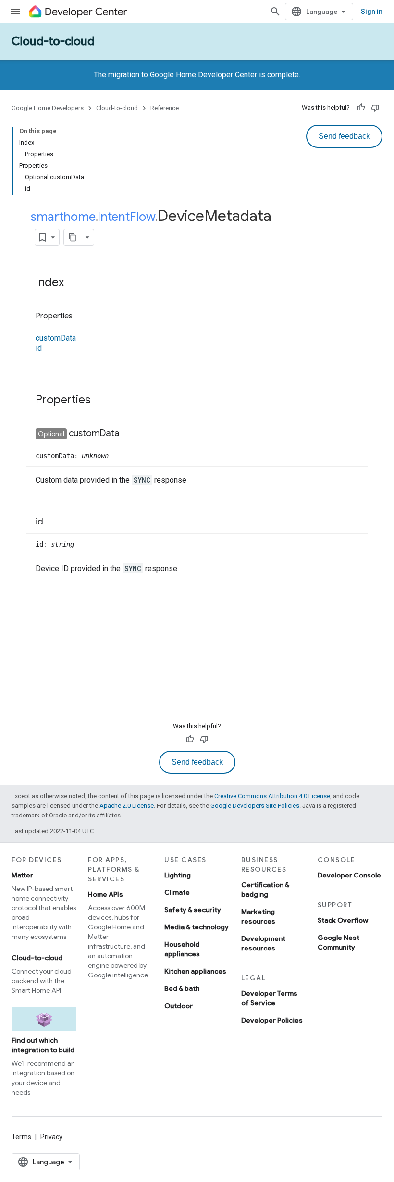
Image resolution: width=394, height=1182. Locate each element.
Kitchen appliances (195, 971)
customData (56, 337)
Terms (21, 1137)
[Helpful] (361, 107)
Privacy (51, 1137)
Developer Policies (272, 1020)
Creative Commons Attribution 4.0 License (272, 796)
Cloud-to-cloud (53, 41)
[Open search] (275, 11)
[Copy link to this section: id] (52, 522)
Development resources (263, 943)
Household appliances (182, 949)
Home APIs (105, 894)
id (39, 348)
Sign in (371, 11)
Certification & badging (265, 889)
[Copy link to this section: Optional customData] (129, 433)
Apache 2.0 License (126, 805)
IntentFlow (126, 216)
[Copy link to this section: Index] (73, 283)
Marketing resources (258, 916)
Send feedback (344, 136)
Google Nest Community (338, 942)
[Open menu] (15, 11)
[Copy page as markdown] (72, 237)
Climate (177, 892)
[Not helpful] (375, 107)
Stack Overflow (343, 920)
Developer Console (349, 875)
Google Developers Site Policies (254, 805)
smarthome (63, 216)
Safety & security (192, 909)
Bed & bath (181, 988)
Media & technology (196, 927)
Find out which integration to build (43, 1045)
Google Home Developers (48, 107)
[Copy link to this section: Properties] (82, 316)
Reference (164, 107)
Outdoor (178, 1005)
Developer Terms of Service (269, 998)
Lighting (177, 875)
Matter (22, 875)
